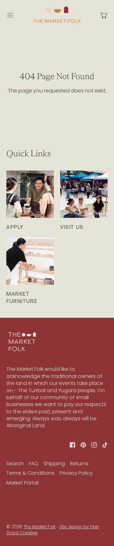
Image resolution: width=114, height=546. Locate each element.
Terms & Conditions (30, 473)
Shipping (54, 463)
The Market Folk (39, 527)
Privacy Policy (76, 473)
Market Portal (22, 482)
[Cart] (104, 15)
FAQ (33, 463)
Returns (79, 463)
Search (15, 463)
